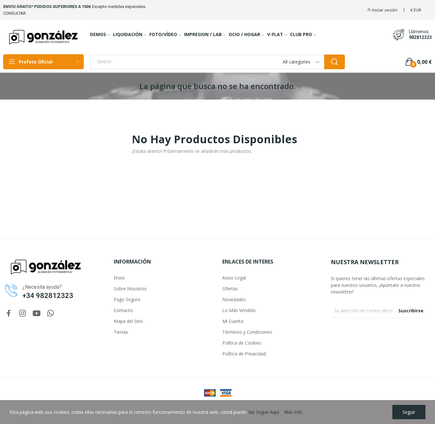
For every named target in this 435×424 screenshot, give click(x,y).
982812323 (420, 37)
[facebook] (8, 313)
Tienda (121, 332)
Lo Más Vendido (239, 310)
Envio (119, 278)
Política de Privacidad (244, 354)
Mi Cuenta (232, 321)
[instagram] (22, 313)
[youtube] (36, 313)
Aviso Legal (234, 278)
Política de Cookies (241, 343)
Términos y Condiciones (247, 332)
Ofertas (230, 289)
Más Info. (293, 412)
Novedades (234, 299)
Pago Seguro (127, 299)
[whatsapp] (50, 313)
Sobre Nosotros (130, 289)
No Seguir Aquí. (264, 412)
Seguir (409, 412)
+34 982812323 (47, 296)
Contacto (123, 310)
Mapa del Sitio (128, 321)
